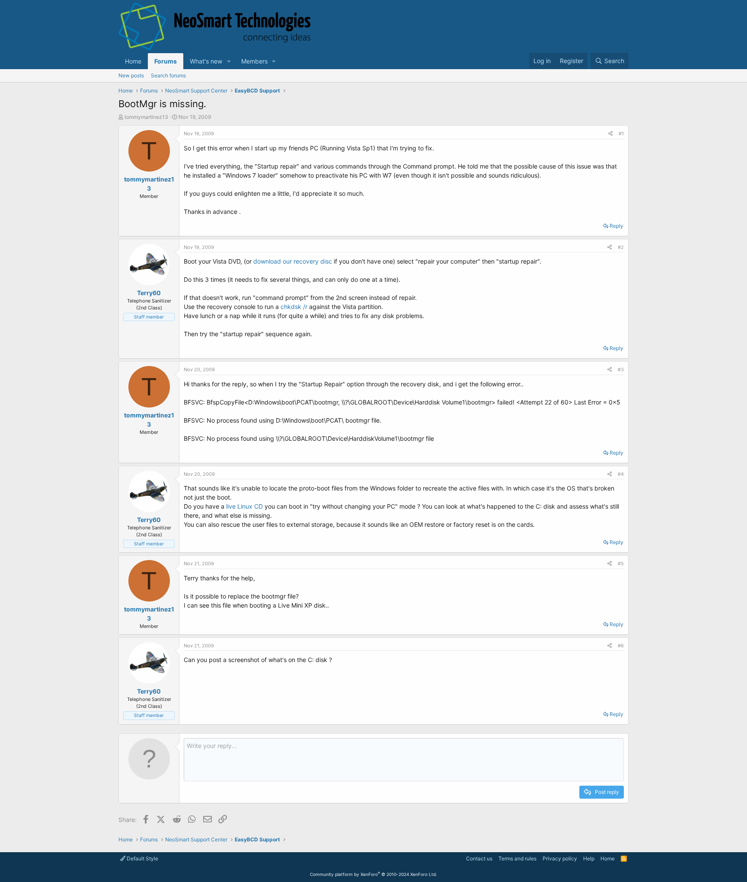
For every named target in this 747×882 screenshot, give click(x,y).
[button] (229, 61)
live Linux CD (244, 506)
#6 (621, 646)
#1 (621, 134)
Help (588, 858)
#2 (621, 247)
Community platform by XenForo (373, 874)
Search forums (168, 75)
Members (254, 61)
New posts (131, 75)
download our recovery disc (293, 261)
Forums (165, 61)
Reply (616, 226)
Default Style (141, 858)
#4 (621, 474)
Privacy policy (560, 858)
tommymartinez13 (146, 117)
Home (133, 61)
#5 (621, 563)
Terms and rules (517, 858)
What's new (206, 61)
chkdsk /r (294, 306)
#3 (621, 369)
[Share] (610, 134)
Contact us (479, 858)
